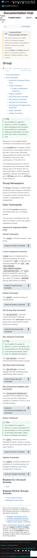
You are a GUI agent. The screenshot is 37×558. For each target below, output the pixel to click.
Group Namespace (13, 75)
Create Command (15, 86)
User (7, 486)
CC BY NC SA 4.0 (29, 548)
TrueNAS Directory (11, 6)
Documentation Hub (18, 13)
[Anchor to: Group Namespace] (25, 183)
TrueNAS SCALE (14, 18)
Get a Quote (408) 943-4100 (20, 1)
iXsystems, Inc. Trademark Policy (20, 556)
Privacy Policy (12, 545)
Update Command (15, 113)
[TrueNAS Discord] (19, 3)
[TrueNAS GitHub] (21, 3)
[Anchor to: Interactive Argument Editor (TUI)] (30, 228)
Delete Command (15, 94)
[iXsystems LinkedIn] (16, 3)
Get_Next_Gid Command (18, 102)
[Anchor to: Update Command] (21, 457)
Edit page (26, 26)
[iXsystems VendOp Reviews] (23, 3)
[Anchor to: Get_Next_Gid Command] (26, 365)
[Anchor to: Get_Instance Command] (26, 337)
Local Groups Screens (14, 498)
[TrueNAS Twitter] (34, 1)
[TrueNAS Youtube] (14, 3)
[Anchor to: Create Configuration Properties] (29, 252)
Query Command (15, 110)
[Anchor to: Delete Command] (20, 293)
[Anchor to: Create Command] (20, 234)
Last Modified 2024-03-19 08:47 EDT (22, 69)
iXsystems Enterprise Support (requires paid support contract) (19, 521)
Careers (3, 545)
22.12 (28, 18)
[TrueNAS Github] (29, 551)
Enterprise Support (30, 3)
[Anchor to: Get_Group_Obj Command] (27, 310)
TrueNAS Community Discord (17, 518)
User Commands (12, 77)
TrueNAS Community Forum (17, 516)
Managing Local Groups (15, 500)
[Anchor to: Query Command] (19, 418)
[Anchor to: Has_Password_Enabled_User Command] (31, 388)
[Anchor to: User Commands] (23, 204)
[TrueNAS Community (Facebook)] (32, 1)
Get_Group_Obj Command (18, 96)
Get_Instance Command (18, 99)
